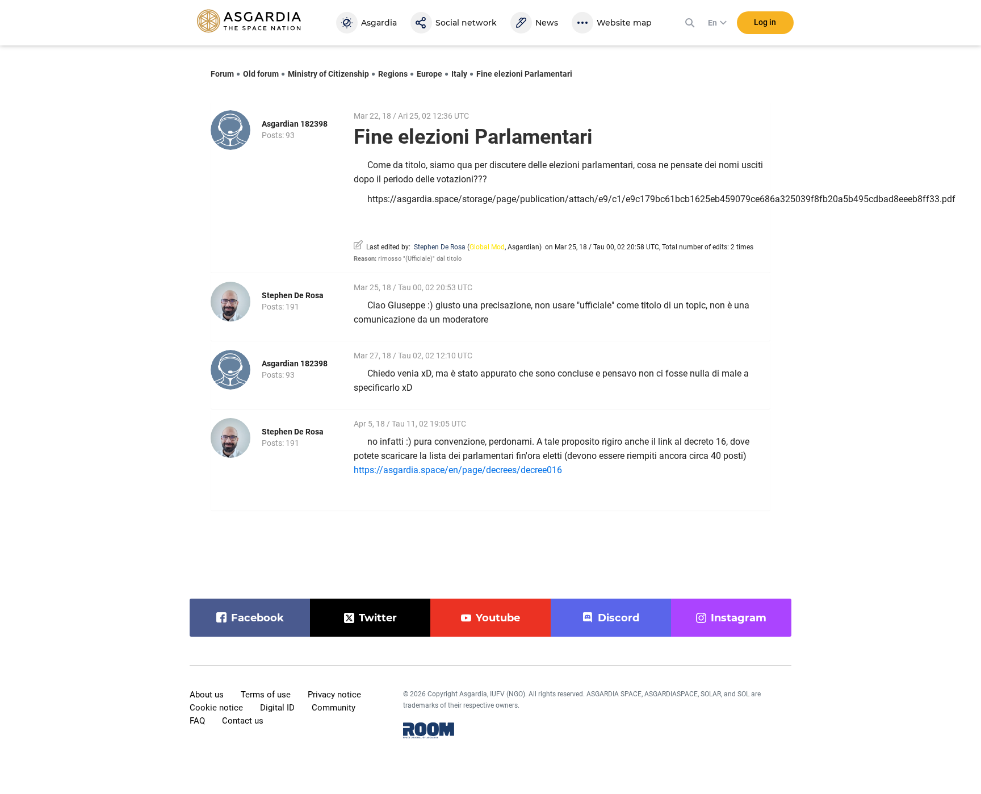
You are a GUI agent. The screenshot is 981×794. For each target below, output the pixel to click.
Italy (459, 73)
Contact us (242, 721)
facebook (257, 618)
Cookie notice (216, 708)
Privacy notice (334, 694)
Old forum (261, 73)
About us (207, 694)
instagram (738, 618)
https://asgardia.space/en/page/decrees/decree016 (460, 470)
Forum (222, 73)
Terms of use (266, 694)
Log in (765, 22)
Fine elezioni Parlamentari (524, 73)
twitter (378, 618)
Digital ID (277, 708)
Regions (393, 73)
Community (333, 708)
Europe (429, 73)
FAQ (197, 721)
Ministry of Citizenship (328, 73)
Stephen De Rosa (440, 247)
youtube (498, 618)
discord (618, 618)
